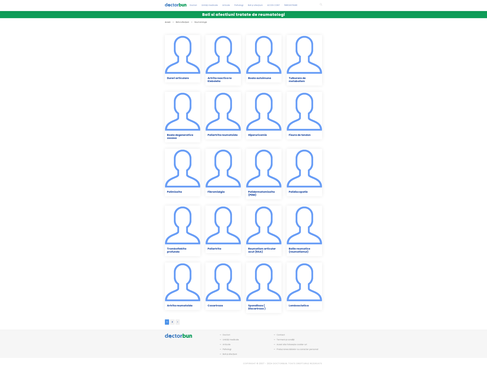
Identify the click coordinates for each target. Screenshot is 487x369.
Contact (281, 334)
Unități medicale (210, 5)
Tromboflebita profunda (176, 250)
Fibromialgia (216, 192)
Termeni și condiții (285, 339)
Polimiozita (174, 192)
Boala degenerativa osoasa (180, 136)
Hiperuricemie (257, 135)
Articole (226, 5)
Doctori (193, 5)
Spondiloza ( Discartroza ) (257, 307)
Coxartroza (215, 305)
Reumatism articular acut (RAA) (262, 250)
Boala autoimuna (259, 78)
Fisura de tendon (300, 135)
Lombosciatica (299, 305)
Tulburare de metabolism (297, 79)
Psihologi (238, 5)
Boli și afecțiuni (255, 5)
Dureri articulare (178, 78)
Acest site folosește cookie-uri (292, 344)
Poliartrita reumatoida (223, 135)
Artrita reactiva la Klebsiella (220, 79)
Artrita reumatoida (179, 305)
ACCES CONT (273, 5)
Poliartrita (214, 248)
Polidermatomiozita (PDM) (261, 193)
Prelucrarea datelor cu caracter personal (297, 349)
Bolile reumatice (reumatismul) (299, 250)
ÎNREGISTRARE (290, 5)
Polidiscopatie (298, 192)
